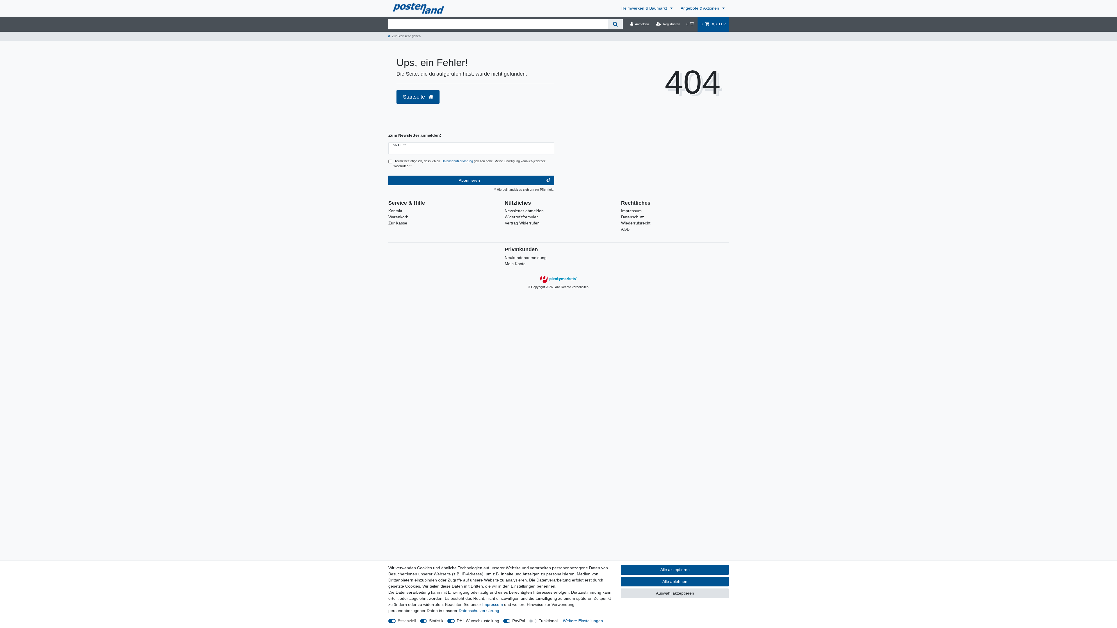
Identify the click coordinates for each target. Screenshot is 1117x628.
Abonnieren (469, 180)
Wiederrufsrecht (635, 223)
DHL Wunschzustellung (478, 620)
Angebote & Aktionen (700, 8)
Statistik (436, 620)
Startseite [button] (414, 97)
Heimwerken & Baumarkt (644, 8)
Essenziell (407, 620)
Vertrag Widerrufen (522, 223)
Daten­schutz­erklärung (479, 610)
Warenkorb (398, 217)
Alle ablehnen (674, 581)
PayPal (518, 620)
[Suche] (615, 24)
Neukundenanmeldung (526, 257)
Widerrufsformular (521, 217)
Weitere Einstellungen (583, 620)
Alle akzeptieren (675, 569)
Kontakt (395, 210)
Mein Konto (515, 263)
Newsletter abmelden (524, 210)
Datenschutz (632, 217)
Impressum (631, 210)
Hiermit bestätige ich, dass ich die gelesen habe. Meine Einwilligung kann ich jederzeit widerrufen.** (469, 163)
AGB (625, 229)
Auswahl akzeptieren (675, 593)
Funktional (548, 620)
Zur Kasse (397, 223)
